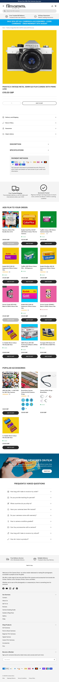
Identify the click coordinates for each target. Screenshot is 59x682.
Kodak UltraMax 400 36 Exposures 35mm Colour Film (47, 268)
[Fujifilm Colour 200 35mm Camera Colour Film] (48, 219)
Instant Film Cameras (8, 640)
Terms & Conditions (22, 678)
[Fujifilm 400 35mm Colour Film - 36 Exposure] (29, 256)
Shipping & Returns (11, 678)
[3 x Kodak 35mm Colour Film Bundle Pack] (10, 332)
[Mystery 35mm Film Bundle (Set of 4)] (10, 219)
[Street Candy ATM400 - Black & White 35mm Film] (48, 294)
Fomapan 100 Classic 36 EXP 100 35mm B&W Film (47, 343)
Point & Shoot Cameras (8, 631)
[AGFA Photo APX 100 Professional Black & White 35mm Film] (29, 332)
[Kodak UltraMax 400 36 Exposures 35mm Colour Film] (48, 256)
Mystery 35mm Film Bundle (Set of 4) (8, 231)
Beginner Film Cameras (9, 634)
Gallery (6, 49)
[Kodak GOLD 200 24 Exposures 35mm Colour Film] (29, 294)
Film (3, 646)
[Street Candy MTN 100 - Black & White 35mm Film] (10, 294)
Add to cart (39, 103)
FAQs (3, 619)
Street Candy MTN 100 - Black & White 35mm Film (10, 305)
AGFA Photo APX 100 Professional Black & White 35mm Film (29, 344)
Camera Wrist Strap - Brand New (46, 391)
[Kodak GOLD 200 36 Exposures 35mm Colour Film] (10, 256)
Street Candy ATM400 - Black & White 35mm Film (48, 305)
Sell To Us (5, 603)
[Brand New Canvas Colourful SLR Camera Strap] (29, 380)
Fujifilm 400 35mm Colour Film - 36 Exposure (29, 267)
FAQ (5, 52)
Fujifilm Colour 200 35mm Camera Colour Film (48, 231)
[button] (29, 108)
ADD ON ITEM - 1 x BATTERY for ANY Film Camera (10, 391)
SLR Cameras (6, 628)
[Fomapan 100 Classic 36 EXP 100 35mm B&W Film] (48, 332)
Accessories (5, 643)
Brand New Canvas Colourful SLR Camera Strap (27, 392)
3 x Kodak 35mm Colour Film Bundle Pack (9, 343)
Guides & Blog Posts (8, 613)
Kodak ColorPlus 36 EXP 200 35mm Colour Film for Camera (29, 231)
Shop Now (38, 1)
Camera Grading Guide (8, 610)
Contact (6, 45)
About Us (5, 600)
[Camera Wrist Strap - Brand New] (48, 380)
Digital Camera (6, 637)
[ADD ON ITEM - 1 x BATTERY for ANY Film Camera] (10, 380)
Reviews (4, 607)
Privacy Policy (32, 678)
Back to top (30, 565)
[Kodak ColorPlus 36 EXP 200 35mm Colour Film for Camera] (29, 219)
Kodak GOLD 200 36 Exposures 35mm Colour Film (9, 268)
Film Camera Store (10, 675)
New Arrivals (7, 10)
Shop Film (47, 471)
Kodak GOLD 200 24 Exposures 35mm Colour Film (28, 306)
